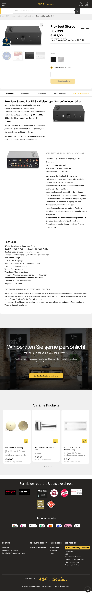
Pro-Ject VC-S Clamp (14, 448)
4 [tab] (51, 466)
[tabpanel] (17, 437)
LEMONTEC (66, 587)
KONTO (87, 6)
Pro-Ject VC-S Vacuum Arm (44, 449)
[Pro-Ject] (85, 29)
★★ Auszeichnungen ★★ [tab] (81, 93)
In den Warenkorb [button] (26, 441)
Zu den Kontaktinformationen (46, 376)
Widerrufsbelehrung (72, 562)
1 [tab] (44, 466)
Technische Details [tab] (41, 93)
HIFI (7, 16)
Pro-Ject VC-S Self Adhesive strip (72, 449)
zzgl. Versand (61, 38)
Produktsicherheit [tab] (60, 93)
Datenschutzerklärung (73, 557)
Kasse (52, 553)
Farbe (52, 53)
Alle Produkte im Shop (38, 548)
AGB (66, 554)
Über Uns (5, 548)
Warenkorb (54, 550)
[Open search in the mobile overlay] (46, 11)
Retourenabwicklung (72, 565)
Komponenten (16, 16)
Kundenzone (54, 548)
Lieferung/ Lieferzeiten (10, 550)
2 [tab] (46, 466)
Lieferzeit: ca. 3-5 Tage (62, 67)
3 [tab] (48, 466)
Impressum (69, 551)
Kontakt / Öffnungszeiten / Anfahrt (14, 553)
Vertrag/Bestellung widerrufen (77, 548)
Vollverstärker (29, 16)
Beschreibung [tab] (10, 93)
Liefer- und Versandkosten (74, 559)
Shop (2, 16)
